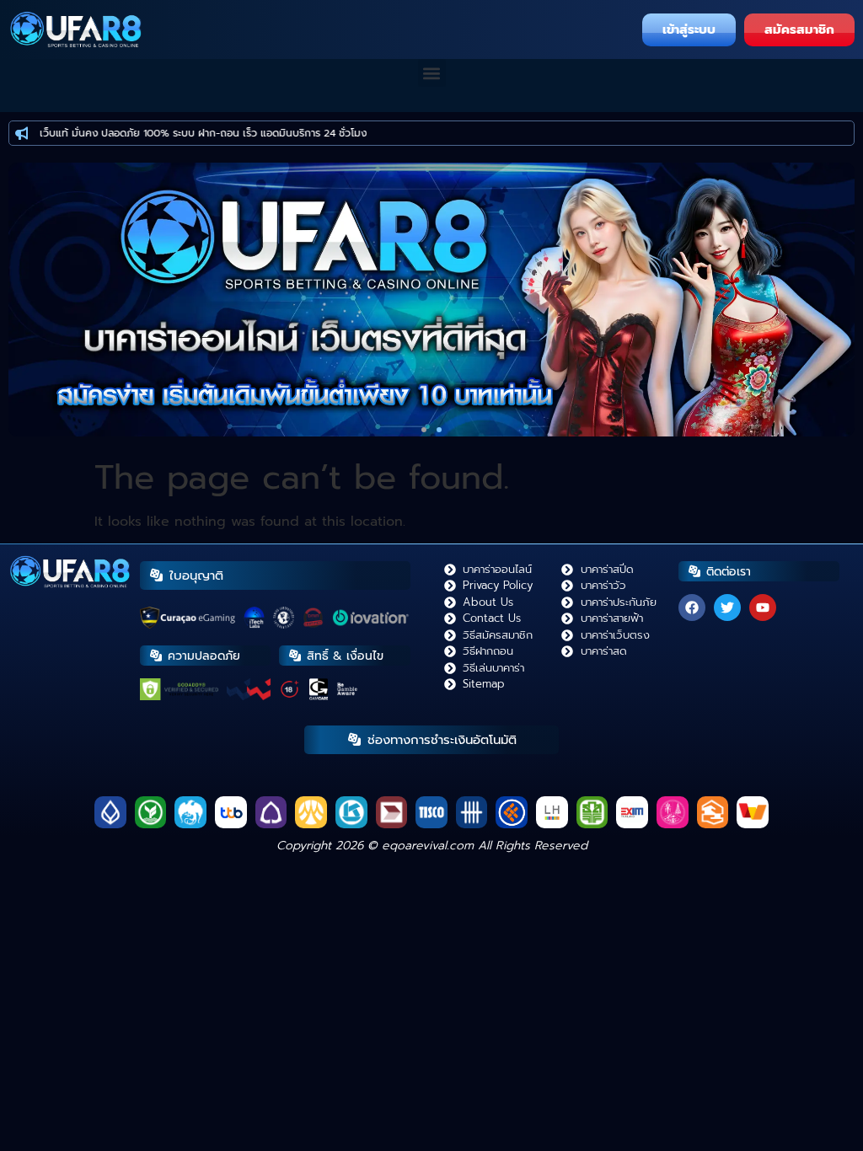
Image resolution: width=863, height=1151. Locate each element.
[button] (432, 73)
